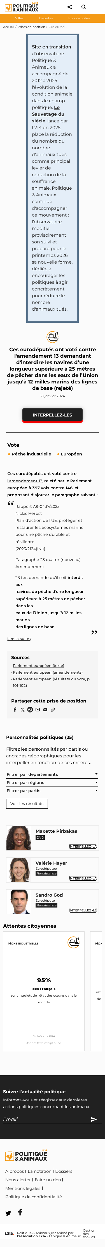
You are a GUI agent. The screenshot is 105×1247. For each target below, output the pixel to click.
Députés (46, 18)
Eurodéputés (79, 18)
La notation (40, 1171)
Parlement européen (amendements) (48, 672)
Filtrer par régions (25, 782)
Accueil (9, 27)
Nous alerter (18, 1179)
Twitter (16, 1204)
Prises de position (31, 27)
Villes (19, 18)
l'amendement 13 (24, 480)
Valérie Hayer (51, 863)
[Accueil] (17, 12)
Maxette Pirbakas (56, 831)
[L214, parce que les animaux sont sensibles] (9, 1234)
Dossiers (63, 1171)
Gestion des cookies (89, 1234)
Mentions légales (22, 1188)
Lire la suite (18, 638)
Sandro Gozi (50, 895)
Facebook (75, 1195)
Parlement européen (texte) (38, 665)
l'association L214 (31, 1236)
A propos (14, 1171)
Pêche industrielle (23, 943)
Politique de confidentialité (33, 1196)
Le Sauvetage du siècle (48, 114)
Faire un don (48, 1179)
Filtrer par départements (32, 774)
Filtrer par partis (23, 790)
